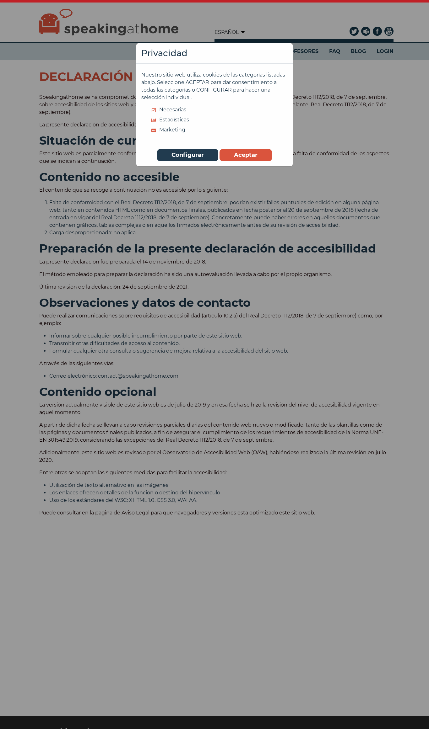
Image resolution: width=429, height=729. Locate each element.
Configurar (187, 155)
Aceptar (246, 155)
